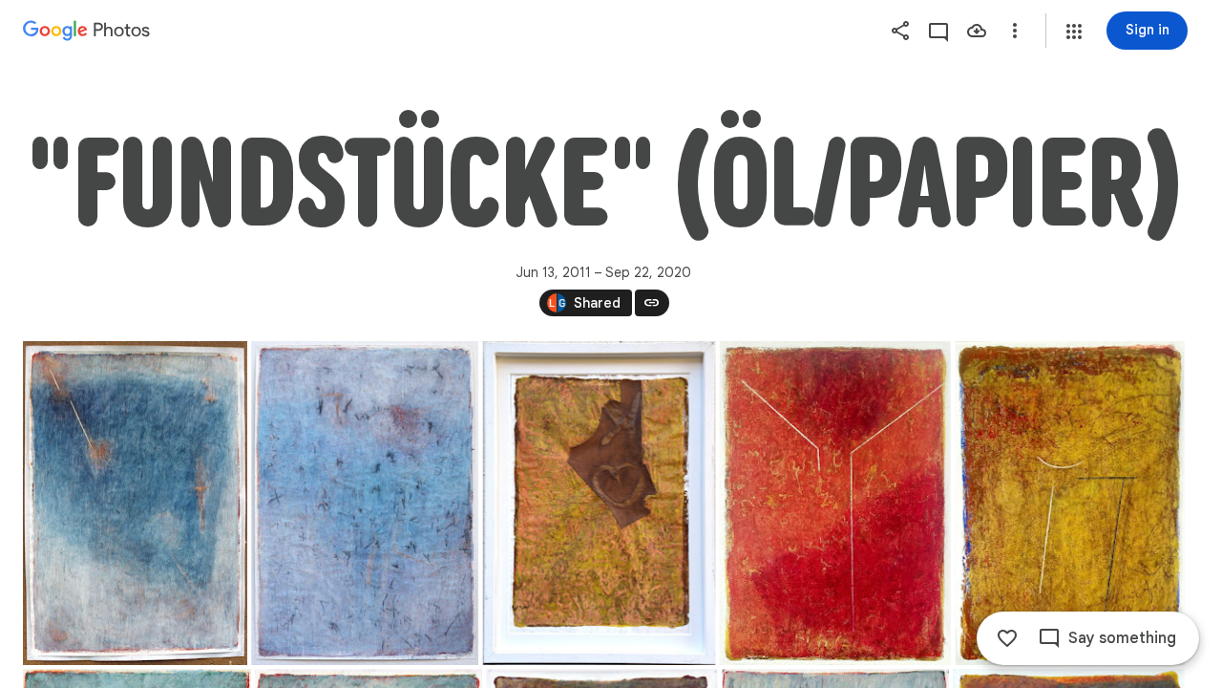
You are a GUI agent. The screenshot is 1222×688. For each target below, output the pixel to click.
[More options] (1015, 30)
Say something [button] (1122, 638)
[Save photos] (977, 30)
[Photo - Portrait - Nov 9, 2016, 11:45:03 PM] (364, 503)
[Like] (1007, 638)
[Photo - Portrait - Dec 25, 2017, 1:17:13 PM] (835, 503)
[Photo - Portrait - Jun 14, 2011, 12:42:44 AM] (135, 503)
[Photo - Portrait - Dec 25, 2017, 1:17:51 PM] (1070, 503)
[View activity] (938, 30)
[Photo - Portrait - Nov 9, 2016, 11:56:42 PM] (599, 503)
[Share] (900, 30)
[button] (1074, 31)
